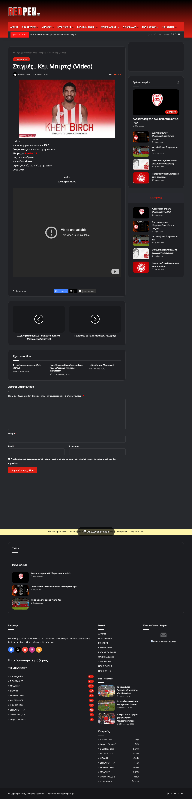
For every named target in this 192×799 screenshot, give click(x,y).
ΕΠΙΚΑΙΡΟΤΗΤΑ (17, 710)
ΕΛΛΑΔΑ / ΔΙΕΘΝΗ (86, 27)
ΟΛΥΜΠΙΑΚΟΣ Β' (18, 714)
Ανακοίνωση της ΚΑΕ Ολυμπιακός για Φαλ (50, 573)
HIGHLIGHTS (168, 27)
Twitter (16, 548)
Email (11, 446)
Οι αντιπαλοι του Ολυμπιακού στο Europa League (163, 136)
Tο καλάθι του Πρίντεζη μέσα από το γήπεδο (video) (127, 690)
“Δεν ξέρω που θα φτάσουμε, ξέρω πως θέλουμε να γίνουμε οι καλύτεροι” (66, 368)
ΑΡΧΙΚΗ (14, 27)
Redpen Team (24, 74)
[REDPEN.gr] (24, 11)
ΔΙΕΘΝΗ (14, 691)
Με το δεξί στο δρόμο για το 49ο (45, 34)
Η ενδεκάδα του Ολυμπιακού (101, 365)
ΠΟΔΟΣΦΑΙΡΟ (29, 27)
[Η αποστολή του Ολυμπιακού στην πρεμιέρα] (141, 177)
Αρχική (18, 52)
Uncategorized (30, 52)
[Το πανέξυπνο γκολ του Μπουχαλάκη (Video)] (106, 705)
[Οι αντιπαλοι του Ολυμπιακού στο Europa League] (141, 137)
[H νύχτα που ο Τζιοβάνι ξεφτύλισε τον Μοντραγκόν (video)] (106, 718)
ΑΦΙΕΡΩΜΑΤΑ (129, 27)
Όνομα (12, 433)
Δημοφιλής (156, 197)
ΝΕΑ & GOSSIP (149, 27)
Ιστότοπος (74, 446)
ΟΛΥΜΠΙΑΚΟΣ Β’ (109, 27)
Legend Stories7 (18, 719)
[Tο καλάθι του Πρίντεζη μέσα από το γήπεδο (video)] (106, 691)
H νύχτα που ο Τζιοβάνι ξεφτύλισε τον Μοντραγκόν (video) (128, 717)
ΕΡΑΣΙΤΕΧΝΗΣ (64, 27)
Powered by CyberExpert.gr (61, 793)
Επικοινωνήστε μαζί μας (28, 660)
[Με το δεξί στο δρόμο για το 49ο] (141, 151)
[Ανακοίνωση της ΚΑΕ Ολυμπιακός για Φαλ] (141, 212)
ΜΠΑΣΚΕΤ (47, 27)
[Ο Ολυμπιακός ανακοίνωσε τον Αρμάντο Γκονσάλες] (141, 164)
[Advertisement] (126, 9)
